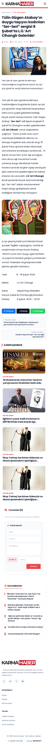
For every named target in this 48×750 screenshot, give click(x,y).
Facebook (9, 311)
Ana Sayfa (6, 12)
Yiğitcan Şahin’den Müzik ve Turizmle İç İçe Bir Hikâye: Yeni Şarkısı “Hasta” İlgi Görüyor (25, 618)
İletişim (4, 699)
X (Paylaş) (23, 311)
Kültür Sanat (20, 12)
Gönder (33, 566)
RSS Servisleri (7, 703)
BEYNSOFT (37, 741)
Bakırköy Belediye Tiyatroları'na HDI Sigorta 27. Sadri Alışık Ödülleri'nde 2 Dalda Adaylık (24, 607)
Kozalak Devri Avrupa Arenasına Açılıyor (25, 627)
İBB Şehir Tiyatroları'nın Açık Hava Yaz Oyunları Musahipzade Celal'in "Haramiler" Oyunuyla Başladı (23, 596)
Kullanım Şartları (8, 720)
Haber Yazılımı (16, 741)
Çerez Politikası (8, 724)
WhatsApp (39, 311)
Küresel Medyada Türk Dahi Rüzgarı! (24, 634)
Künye (4, 695)
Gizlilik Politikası (8, 716)
